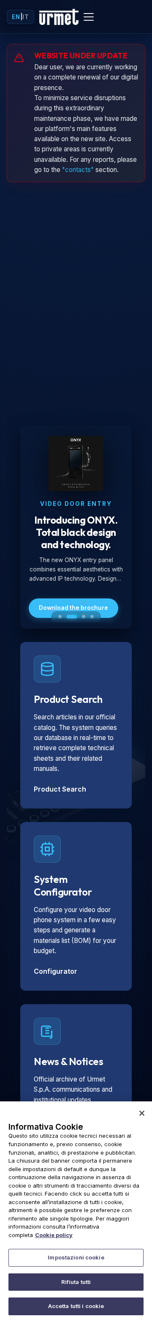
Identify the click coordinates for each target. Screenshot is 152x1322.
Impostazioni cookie (76, 1257)
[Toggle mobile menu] (89, 17)
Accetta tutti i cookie (76, 1306)
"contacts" (78, 170)
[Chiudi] (142, 1113)
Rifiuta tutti (76, 1281)
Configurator (55, 971)
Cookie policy (54, 1235)
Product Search (60, 789)
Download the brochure (73, 607)
